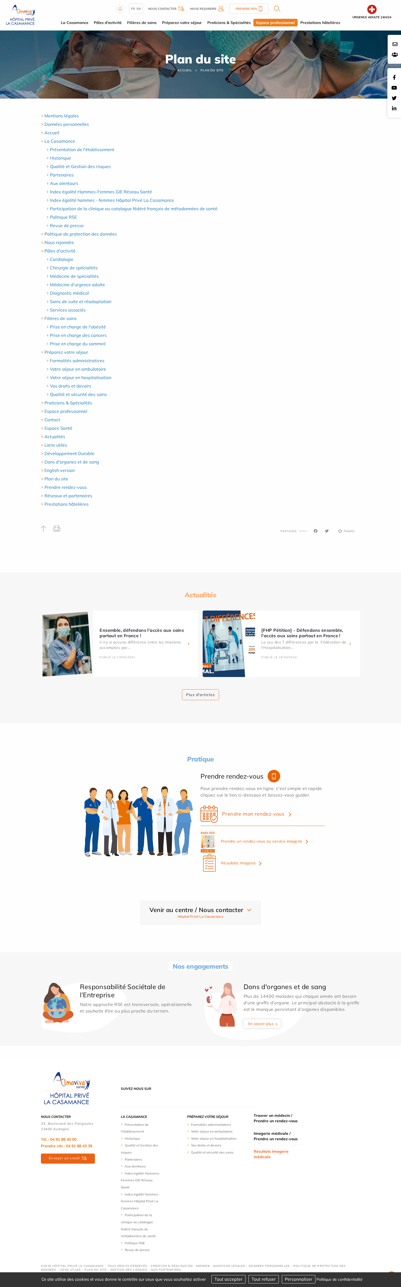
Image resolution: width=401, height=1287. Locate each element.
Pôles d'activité (60, 251)
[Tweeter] (327, 531)
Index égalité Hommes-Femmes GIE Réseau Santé (101, 191)
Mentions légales (61, 115)
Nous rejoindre (59, 242)
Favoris (349, 531)
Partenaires (62, 175)
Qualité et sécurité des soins (78, 394)
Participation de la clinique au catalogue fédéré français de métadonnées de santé (133, 208)
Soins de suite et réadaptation (80, 301)
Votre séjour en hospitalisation (80, 377)
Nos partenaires (166, 1269)
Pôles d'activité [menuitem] (108, 22)
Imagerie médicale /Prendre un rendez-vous (276, 1136)
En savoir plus (261, 1023)
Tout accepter (228, 1279)
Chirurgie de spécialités (74, 267)
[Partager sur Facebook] (315, 531)
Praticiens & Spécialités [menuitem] (229, 22)
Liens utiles (55, 445)
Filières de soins (60, 318)
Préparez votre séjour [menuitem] (182, 22)
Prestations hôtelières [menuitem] (320, 22)
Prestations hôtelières (66, 504)
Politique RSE (63, 217)
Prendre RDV (247, 9)
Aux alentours (64, 183)
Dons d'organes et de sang (71, 462)
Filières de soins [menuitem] (142, 22)
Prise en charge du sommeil (78, 343)
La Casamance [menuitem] (74, 22)
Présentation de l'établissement (82, 149)
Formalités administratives (77, 360)
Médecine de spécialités (74, 276)
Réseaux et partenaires (68, 495)
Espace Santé (58, 428)
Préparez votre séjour (66, 352)
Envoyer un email (64, 1158)
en (139, 9)
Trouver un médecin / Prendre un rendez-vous (276, 1118)
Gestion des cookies (128, 1269)
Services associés (68, 310)
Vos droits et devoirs (70, 386)
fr (133, 9)
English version (59, 470)
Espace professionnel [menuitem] (275, 22)
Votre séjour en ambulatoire (78, 369)
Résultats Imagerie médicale (271, 1154)
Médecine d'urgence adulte (77, 284)
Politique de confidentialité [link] (339, 1279)
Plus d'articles (200, 694)
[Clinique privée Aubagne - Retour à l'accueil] (20, 14)
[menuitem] (200, 116)
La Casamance (59, 141)
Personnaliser (298, 1279)
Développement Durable (69, 453)
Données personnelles (66, 124)
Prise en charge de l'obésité (78, 327)
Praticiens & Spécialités (68, 402)
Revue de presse (67, 225)
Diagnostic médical (69, 293)
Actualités (54, 436)
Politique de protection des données (80, 234)
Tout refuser (264, 1279)
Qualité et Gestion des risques (80, 166)
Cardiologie (61, 259)
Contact (52, 419)
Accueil (184, 70)
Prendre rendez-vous (65, 487)
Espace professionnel (65, 411)
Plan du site (212, 70)
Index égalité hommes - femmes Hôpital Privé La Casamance (112, 200)
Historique (60, 158)
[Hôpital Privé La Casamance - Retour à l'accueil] (67, 1088)
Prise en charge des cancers (78, 335)
